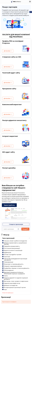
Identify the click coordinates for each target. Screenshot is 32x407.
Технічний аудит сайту (11, 73)
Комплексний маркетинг (12, 104)
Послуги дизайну (8, 168)
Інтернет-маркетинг (10, 136)
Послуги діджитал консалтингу (14, 120)
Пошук (24, 229)
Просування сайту (9, 89)
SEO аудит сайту (8, 152)
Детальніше (7, 51)
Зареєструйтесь (9, 205)
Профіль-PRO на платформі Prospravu (12, 42)
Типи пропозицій (8, 238)
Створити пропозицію (16, 224)
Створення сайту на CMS (11, 57)
